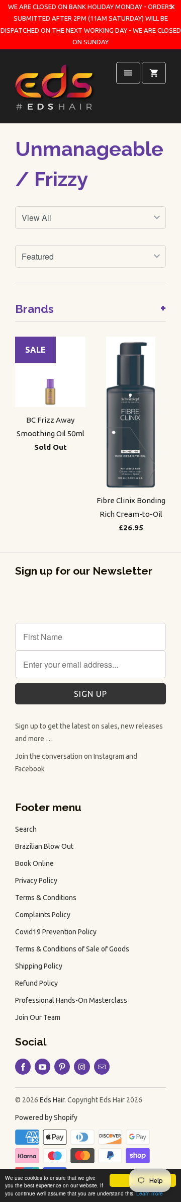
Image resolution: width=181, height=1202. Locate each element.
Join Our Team (37, 1017)
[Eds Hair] (55, 90)
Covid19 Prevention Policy (56, 932)
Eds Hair (52, 1100)
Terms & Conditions (45, 898)
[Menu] (128, 73)
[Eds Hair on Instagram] (81, 1067)
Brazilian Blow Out (44, 846)
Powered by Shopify (46, 1117)
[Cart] (154, 73)
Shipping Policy (38, 966)
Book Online (34, 863)
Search (26, 829)
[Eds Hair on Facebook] (23, 1067)
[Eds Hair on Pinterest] (62, 1067)
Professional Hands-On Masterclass (71, 1000)
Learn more (149, 1193)
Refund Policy (36, 983)
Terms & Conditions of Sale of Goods (72, 949)
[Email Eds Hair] (102, 1067)
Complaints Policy (42, 915)
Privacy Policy (36, 880)
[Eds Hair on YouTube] (42, 1067)
